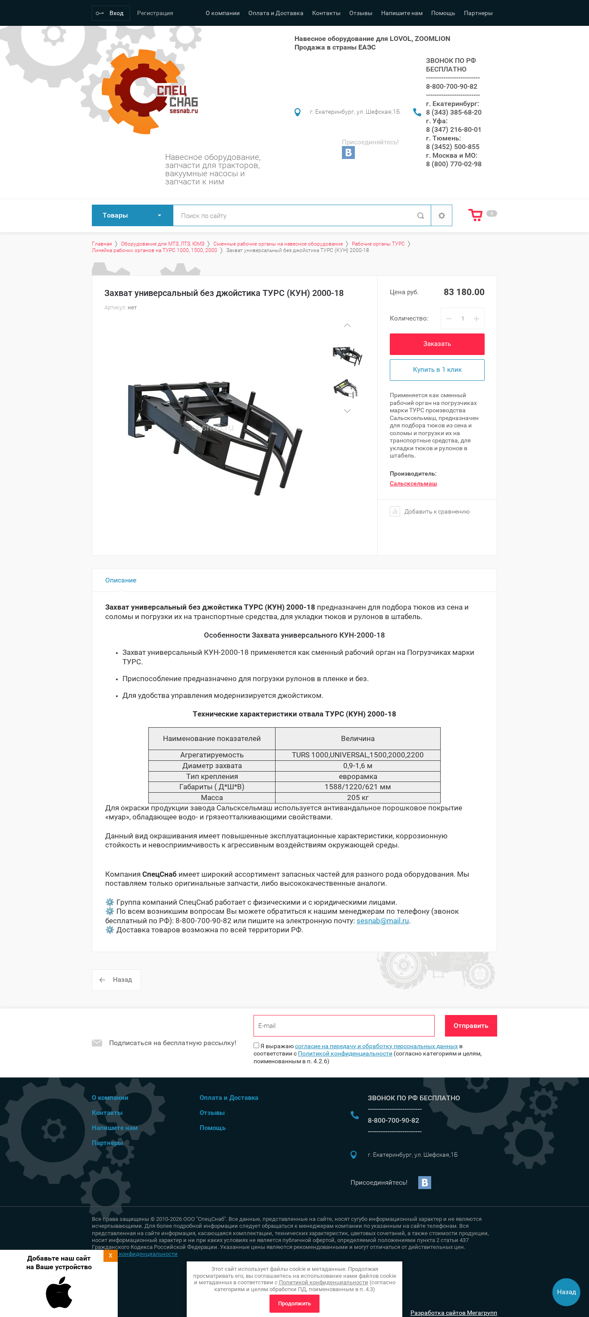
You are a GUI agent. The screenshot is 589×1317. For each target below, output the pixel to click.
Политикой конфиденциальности (345, 1053)
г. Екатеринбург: (452, 104)
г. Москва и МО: (451, 155)
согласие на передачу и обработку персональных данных (376, 1046)
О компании (223, 12)
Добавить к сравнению (436, 511)
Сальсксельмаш (413, 483)
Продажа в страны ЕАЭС (335, 47)
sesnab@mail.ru (383, 920)
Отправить (471, 1025)
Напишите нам (402, 12)
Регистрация (155, 12)
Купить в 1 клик (437, 370)
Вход (116, 12)
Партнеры (478, 12)
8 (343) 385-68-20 (454, 112)
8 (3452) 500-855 (452, 147)
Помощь (443, 12)
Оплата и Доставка (276, 12)
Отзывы (361, 12)
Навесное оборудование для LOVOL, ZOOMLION (372, 38)
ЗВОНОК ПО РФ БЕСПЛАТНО (451, 64)
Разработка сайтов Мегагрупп (453, 1312)
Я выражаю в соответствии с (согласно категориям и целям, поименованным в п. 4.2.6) (368, 1054)
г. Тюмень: (443, 138)
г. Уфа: (437, 121)
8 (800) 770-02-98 (454, 164)
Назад (122, 980)
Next (347, 411)
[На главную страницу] (147, 91)
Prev (347, 325)
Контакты (326, 12)
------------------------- (453, 78)
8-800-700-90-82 (451, 86)
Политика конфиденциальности (135, 1254)
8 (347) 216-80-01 (454, 129)
